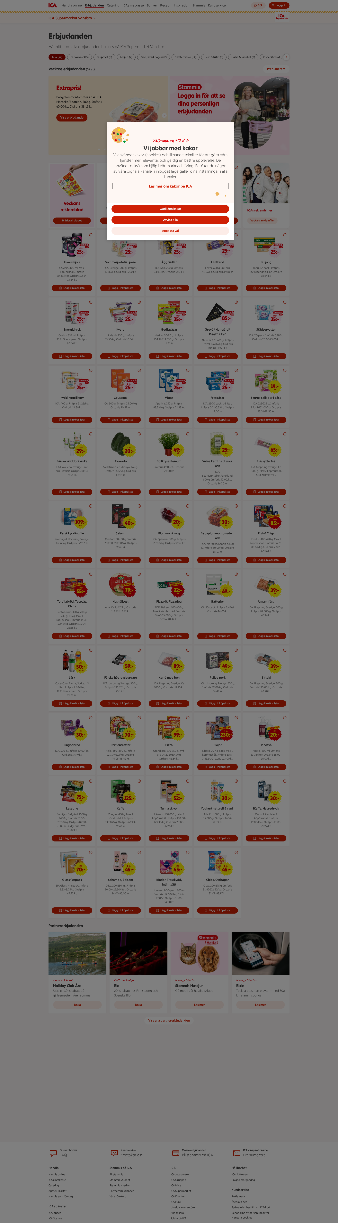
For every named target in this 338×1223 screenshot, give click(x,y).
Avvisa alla (170, 220)
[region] (170, 181)
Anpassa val (170, 231)
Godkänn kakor (170, 209)
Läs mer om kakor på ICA (170, 186)
